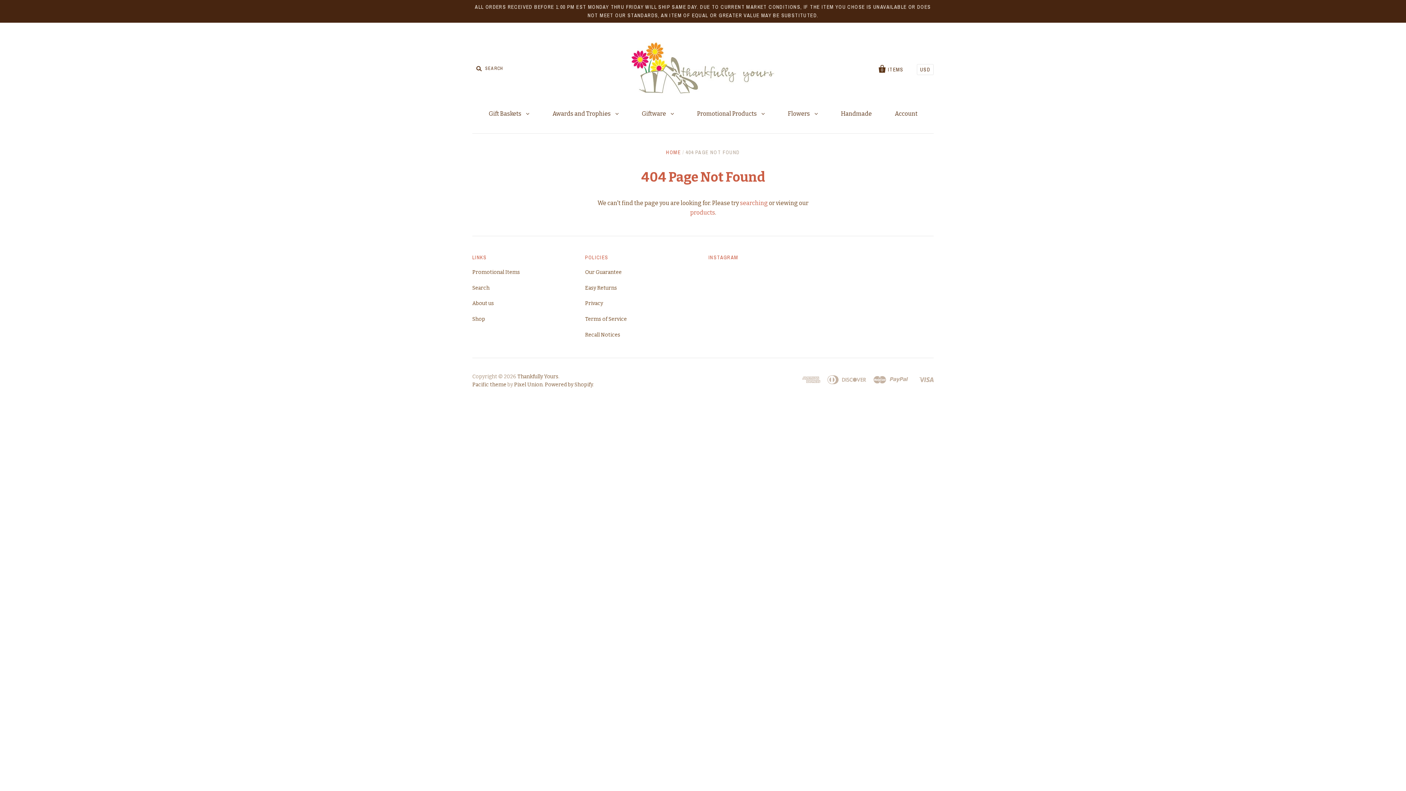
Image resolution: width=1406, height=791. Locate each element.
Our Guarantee (603, 272)
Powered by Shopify (569, 385)
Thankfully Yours (537, 377)
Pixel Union (528, 385)
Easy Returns (601, 288)
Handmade (856, 113)
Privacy (594, 303)
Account (906, 113)
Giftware (654, 113)
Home (673, 152)
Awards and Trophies (582, 113)
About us (483, 303)
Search (481, 288)
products (702, 212)
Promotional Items (496, 272)
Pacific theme (489, 385)
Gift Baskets (505, 113)
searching (754, 203)
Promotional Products (727, 113)
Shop (478, 319)
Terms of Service (606, 319)
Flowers (799, 113)
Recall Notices (602, 335)
